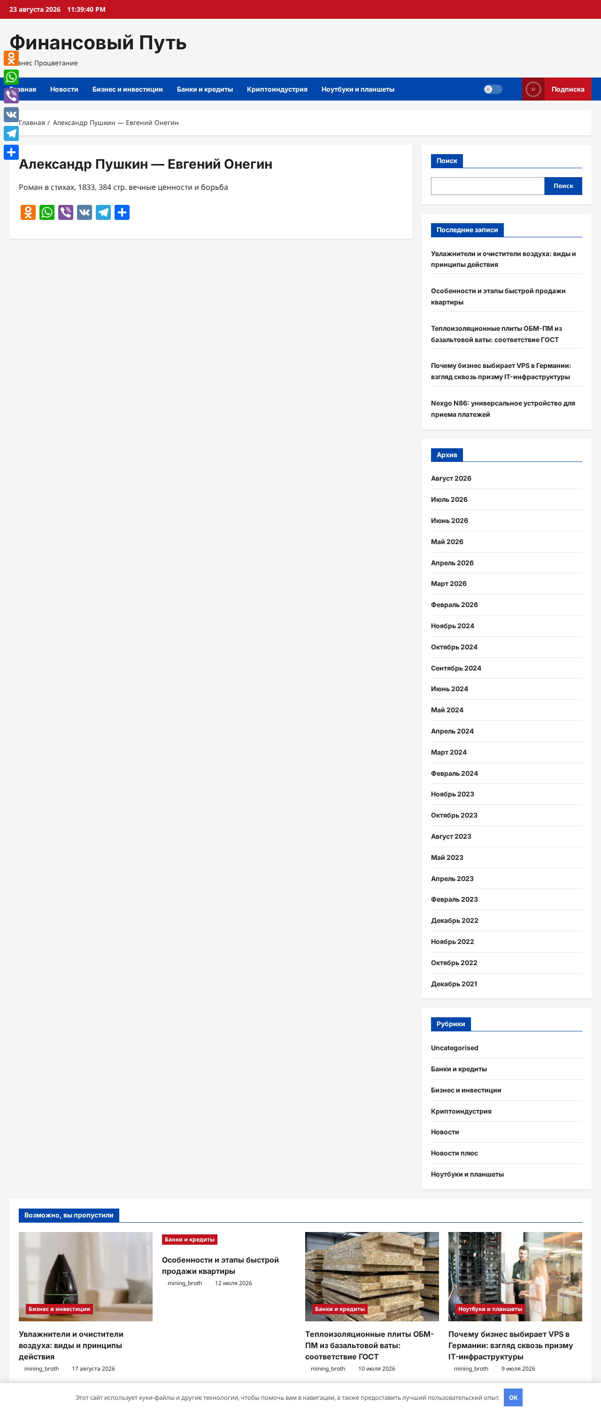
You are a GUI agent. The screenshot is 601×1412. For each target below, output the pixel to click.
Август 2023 (451, 836)
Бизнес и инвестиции (127, 89)
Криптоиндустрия (277, 89)
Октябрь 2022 (454, 963)
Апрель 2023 (452, 878)
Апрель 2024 (452, 731)
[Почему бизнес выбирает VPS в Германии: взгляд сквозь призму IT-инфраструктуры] (515, 1276)
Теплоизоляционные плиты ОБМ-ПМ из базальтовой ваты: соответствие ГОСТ (369, 1345)
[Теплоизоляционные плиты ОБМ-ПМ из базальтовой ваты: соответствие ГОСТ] (372, 1276)
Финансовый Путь (98, 42)
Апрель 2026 (452, 563)
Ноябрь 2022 (452, 941)
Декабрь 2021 (454, 984)
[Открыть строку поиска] (512, 89)
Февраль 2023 (454, 899)
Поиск (447, 160)
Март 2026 (449, 583)
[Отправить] (11, 152)
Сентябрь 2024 (456, 668)
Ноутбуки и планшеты (358, 89)
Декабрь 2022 (454, 920)
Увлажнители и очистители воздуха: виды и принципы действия (71, 1345)
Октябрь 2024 (454, 647)
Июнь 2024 (449, 689)
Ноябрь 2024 (452, 626)
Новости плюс (454, 1153)
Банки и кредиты (205, 89)
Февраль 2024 (454, 773)
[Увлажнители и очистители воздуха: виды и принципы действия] (86, 1276)
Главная (22, 89)
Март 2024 (449, 752)
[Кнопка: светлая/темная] (493, 89)
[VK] (11, 114)
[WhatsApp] (11, 77)
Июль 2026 (449, 499)
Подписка (568, 89)
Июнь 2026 (449, 520)
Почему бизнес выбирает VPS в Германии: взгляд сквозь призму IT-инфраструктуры (510, 1345)
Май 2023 (447, 857)
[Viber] (11, 95)
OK (513, 1397)
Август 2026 (451, 478)
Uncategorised (454, 1048)
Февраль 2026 (454, 604)
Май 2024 (447, 710)
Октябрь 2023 (454, 815)
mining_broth (41, 1369)
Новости (64, 89)
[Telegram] (11, 133)
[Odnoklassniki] (11, 58)
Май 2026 (447, 542)
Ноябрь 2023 (452, 794)
